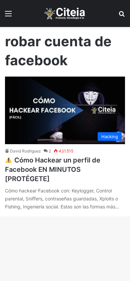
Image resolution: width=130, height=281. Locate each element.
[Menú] (8, 15)
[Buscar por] (121, 15)
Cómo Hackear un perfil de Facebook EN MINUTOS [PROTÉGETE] (52, 169)
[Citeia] (65, 13)
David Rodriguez (25, 150)
